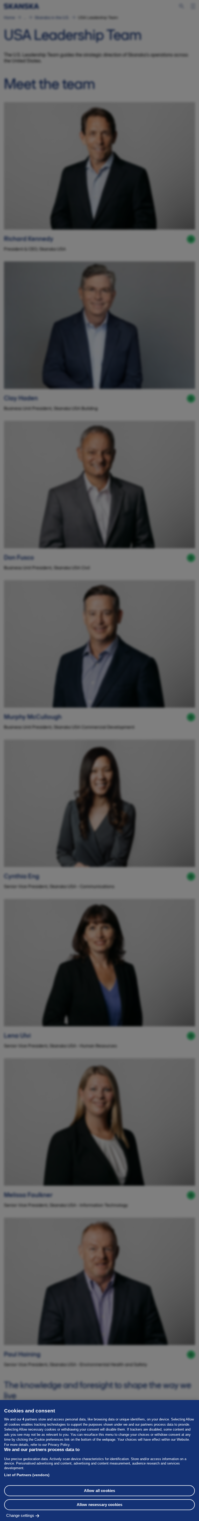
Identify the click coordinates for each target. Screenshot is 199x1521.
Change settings (20, 1515)
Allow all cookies (99, 1490)
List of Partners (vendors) (26, 1475)
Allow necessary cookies (99, 1504)
